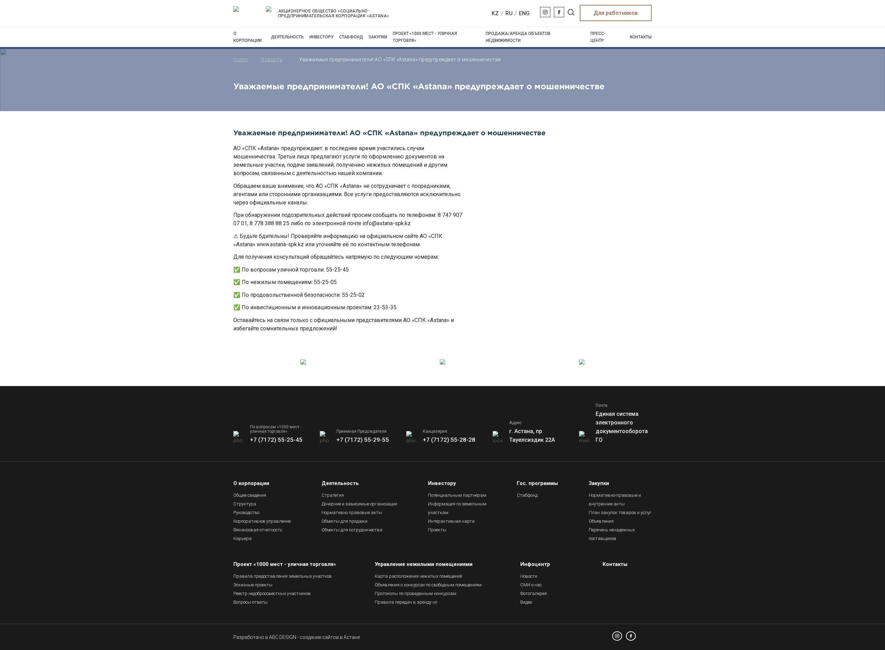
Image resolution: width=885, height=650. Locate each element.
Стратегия (333, 495)
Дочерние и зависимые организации (359, 503)
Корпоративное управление (262, 521)
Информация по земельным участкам (457, 508)
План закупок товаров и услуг (620, 512)
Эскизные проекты (252, 584)
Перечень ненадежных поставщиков (612, 534)
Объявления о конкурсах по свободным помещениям (428, 584)
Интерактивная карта (451, 521)
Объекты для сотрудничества (352, 529)
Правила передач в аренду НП (406, 602)
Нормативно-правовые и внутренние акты (615, 499)
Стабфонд (351, 37)
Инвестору (321, 37)
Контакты (641, 37)
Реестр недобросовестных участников (272, 593)
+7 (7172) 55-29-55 (362, 439)
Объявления (601, 521)
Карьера (242, 538)
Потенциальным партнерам (457, 495)
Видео (526, 602)
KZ (495, 13)
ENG (524, 13)
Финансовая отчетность (257, 529)
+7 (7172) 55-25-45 (276, 439)
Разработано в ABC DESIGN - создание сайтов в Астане (296, 637)
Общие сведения (249, 495)
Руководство (246, 512)
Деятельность (287, 37)
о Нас (531, 584)
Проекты (437, 529)
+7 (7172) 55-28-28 (449, 439)
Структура (244, 503)
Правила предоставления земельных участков (282, 576)
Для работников (616, 13)
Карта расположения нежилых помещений (418, 576)
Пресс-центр (598, 37)
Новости (271, 59)
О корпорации (247, 37)
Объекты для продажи (344, 521)
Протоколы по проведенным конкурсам (415, 593)
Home (240, 59)
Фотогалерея (533, 593)
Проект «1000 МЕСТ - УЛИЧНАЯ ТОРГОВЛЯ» (425, 37)
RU (509, 13)
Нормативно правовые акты (352, 512)
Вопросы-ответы (250, 602)
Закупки (378, 37)
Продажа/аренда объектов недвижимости (518, 37)
